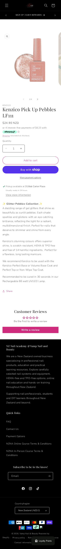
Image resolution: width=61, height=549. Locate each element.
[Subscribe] (49, 476)
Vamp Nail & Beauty (29, 533)
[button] (6, 5)
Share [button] (9, 291)
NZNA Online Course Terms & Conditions (28, 443)
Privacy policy (19, 537)
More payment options (30, 177)
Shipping (6, 135)
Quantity (7, 140)
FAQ (8, 421)
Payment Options (15, 436)
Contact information (23, 542)
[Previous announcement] (6, 15)
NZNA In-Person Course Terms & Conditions (24, 453)
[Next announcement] (55, 15)
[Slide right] (37, 99)
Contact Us (12, 429)
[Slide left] (23, 99)
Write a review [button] (30, 330)
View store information (18, 194)
